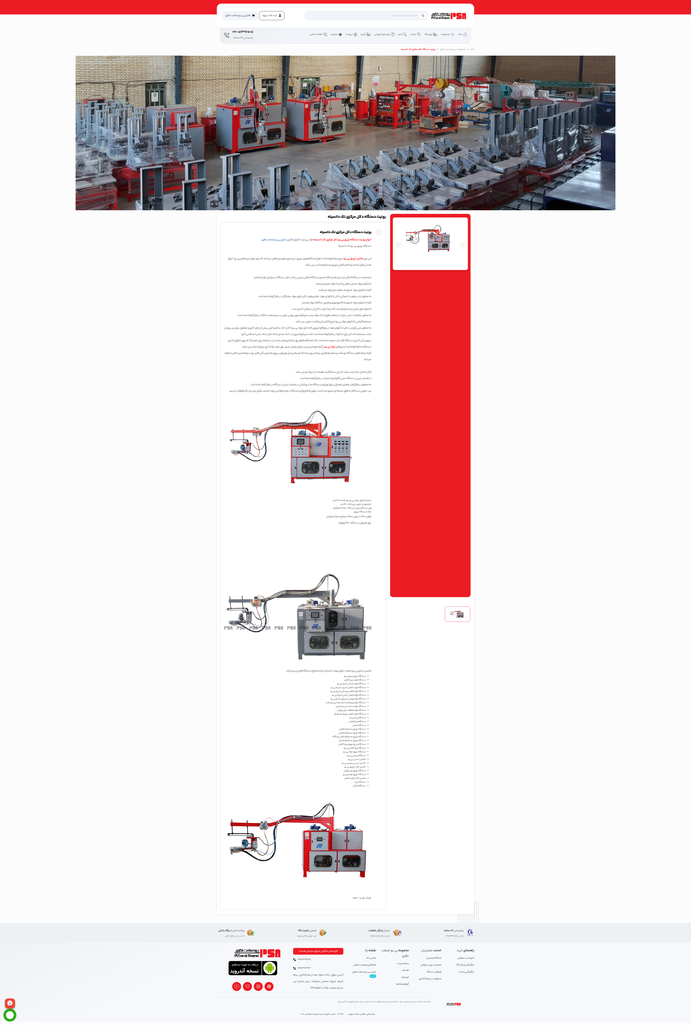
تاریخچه (405, 977)
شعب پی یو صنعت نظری (364, 974)
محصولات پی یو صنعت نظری (453, 49)
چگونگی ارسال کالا (465, 965)
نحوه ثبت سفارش (465, 958)
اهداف (405, 970)
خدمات (413, 34)
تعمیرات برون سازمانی (431, 965)
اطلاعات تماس (316, 34)
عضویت (334, 34)
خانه (460, 34)
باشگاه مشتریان (433, 958)
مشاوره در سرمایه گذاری (430, 979)
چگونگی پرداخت (466, 972)
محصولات (445, 34)
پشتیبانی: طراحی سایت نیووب (361, 1014)
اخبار (400, 34)
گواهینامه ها (402, 984)
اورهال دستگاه (434, 972)
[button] (240, 15)
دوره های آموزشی (382, 34)
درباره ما (349, 34)
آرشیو (363, 34)
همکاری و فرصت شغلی (364, 965)
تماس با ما (371, 958)
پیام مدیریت (403, 963)
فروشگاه (428, 34)
